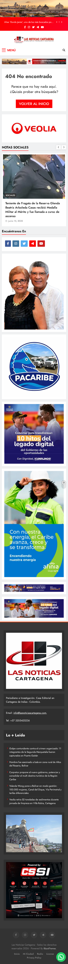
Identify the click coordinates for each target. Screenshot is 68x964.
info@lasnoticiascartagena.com (29, 713)
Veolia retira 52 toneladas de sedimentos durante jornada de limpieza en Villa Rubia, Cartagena (34, 801)
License (50, 953)
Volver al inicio (34, 103)
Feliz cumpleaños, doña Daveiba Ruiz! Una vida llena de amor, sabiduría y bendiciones (33, 200)
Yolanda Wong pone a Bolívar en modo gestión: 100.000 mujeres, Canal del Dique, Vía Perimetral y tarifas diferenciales (35, 789)
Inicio (17, 953)
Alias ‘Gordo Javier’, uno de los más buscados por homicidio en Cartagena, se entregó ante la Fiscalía (28, 22)
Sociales (10, 189)
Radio (40, 953)
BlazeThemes (50, 948)
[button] (61, 957)
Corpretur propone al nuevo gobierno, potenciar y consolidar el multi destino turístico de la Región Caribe (34, 776)
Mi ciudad (28, 953)
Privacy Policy (34, 957)
